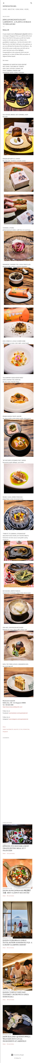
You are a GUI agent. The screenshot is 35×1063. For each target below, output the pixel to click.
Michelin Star (26, 729)
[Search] (31, 2)
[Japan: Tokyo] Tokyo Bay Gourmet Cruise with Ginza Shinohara (16, 994)
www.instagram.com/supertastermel (18, 719)
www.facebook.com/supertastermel (18, 713)
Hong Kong (19, 9)
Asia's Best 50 (9, 729)
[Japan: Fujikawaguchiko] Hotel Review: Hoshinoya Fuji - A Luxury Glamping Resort (17, 942)
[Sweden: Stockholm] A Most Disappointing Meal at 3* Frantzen (16, 848)
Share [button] (4, 726)
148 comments (10, 999)
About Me (11, 9)
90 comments (10, 1044)
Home (5, 9)
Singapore (5, 731)
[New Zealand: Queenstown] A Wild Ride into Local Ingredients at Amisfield (16, 1038)
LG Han (21, 729)
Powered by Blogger (19, 1054)
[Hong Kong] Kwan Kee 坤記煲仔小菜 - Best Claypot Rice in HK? (17, 891)
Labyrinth (15, 729)
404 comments (11, 853)
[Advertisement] (17, 800)
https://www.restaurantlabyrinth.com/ (12, 707)
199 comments (10, 895)
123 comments (10, 947)
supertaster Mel (9, 6)
